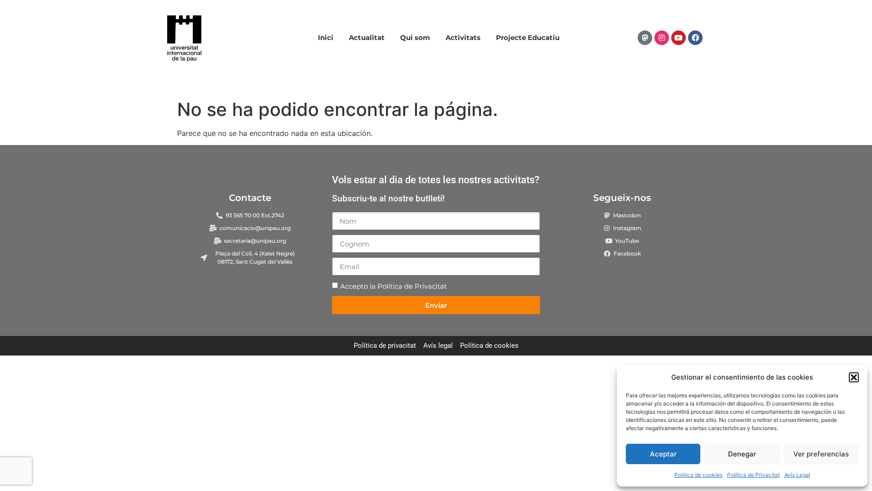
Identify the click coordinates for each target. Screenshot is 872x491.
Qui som (415, 37)
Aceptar (663, 454)
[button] (853, 377)
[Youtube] (678, 37)
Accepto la (393, 286)
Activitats (463, 37)
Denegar (742, 454)
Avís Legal (797, 474)
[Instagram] (661, 37)
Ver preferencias (821, 454)
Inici (325, 37)
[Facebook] (695, 37)
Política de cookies (698, 474)
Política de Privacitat (753, 474)
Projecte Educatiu (528, 37)
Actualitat (367, 37)
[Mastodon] (645, 37)
